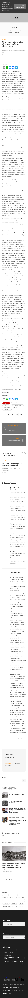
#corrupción (12, 895)
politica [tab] (4, 842)
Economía (14, 990)
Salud (10, 993)
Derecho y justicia (14, 987)
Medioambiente (12, 427)
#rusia (21, 903)
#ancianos (6, 405)
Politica (21, 990)
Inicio (3, 30)
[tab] (8, 787)
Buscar (4, 777)
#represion (14, 903)
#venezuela (18, 906)
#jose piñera (7, 407)
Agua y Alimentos (13, 425)
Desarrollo (6, 990)
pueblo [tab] (10, 842)
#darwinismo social (17, 405)
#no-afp (15, 407)
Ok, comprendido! (20, 6)
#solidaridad (7, 409)
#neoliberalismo (20, 897)
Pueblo (5, 993)
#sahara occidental (8, 906)
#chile (4, 895)
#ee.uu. (5, 897)
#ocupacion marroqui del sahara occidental (11, 900)
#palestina (6, 903)
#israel (11, 897)
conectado (8, 763)
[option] (14, 466)
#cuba (19, 895)
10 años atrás (13, 561)
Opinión (8, 30)
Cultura (5, 987)
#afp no (14, 403)
